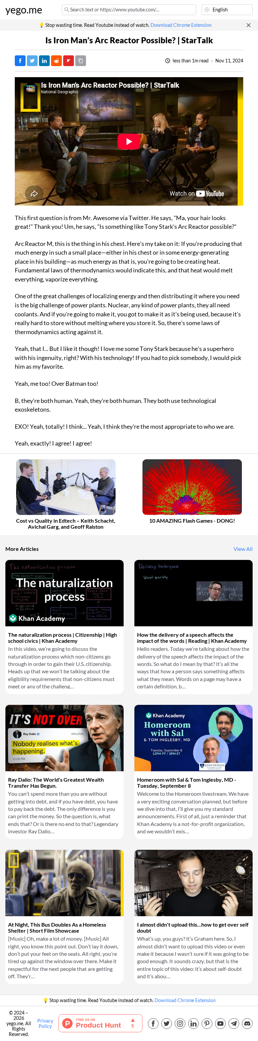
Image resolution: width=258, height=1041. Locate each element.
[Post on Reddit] (56, 60)
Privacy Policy (45, 1023)
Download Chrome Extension (181, 25)
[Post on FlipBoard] (68, 60)
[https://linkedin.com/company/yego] (193, 1023)
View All (243, 549)
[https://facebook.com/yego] (153, 1023)
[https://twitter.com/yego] (166, 1023)
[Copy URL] (80, 60)
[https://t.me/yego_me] (233, 1023)
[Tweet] (32, 60)
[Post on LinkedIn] (44, 60)
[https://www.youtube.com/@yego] (220, 1023)
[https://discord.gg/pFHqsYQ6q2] (247, 1023)
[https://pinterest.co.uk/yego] (207, 1023)
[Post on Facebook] (20, 60)
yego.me (23, 9)
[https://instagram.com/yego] (180, 1023)
